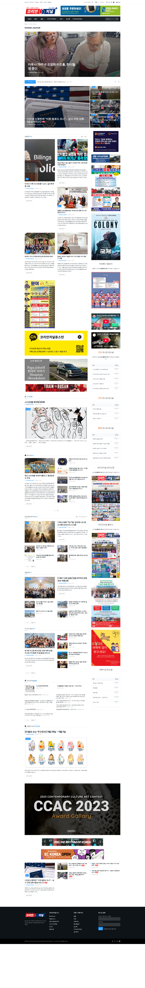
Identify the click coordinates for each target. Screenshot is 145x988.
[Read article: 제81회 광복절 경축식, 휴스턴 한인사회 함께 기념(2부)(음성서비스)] (62, 498)
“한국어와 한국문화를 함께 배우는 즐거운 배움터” (45, 556)
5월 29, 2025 (39, 605)
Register (50, 2)
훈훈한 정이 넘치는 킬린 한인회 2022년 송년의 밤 (77, 662)
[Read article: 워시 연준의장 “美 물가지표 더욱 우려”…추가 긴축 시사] (62, 866)
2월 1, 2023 (72, 647)
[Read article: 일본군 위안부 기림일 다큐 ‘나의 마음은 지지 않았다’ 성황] (72, 243)
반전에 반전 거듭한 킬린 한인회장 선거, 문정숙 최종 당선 (77, 635)
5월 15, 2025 (39, 613)
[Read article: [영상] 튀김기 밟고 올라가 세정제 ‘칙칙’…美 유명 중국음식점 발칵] (72, 150)
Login (119, 2)
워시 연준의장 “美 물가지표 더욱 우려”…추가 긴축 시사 (105, 93)
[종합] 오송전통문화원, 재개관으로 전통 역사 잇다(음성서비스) (72, 211)
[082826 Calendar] (105, 290)
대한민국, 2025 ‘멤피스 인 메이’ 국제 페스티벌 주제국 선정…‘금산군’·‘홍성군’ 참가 (78, 613)
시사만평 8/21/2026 (30, 709)
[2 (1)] (105, 648)
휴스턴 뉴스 (52, 916)
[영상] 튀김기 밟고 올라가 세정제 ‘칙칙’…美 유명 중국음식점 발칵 (72, 164)
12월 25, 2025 (73, 638)
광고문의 (32, 2)
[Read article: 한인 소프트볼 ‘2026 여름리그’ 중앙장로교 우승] (40, 465)
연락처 (41, 2)
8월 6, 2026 (39, 559)
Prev (27, 566)
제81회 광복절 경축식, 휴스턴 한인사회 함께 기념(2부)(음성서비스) (78, 497)
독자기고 (28, 579)
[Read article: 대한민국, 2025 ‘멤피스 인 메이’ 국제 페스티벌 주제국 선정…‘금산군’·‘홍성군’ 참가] (62, 613)
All (82, 136)
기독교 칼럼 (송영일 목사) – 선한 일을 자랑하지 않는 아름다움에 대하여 (70, 706)
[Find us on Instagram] (117, 941)
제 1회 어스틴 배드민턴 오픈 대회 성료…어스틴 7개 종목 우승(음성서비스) (39, 651)
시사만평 (28, 409)
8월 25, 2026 (72, 481)
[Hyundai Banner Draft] (105, 158)
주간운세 (28, 739)
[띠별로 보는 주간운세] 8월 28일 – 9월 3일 (45, 731)
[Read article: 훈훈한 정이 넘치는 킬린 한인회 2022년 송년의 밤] (62, 664)
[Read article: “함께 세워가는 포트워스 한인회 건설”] (62, 646)
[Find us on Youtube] (119, 941)
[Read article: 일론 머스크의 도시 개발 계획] (30, 613)
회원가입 (51, 929)
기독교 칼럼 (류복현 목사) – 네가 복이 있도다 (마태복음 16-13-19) (70, 701)
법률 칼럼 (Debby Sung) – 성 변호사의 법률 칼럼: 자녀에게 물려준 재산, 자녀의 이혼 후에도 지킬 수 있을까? (39, 702)
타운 (61, 19)
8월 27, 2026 (38, 188)
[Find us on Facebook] (112, 941)
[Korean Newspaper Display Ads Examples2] (105, 141)
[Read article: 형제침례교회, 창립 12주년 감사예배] (62, 558)
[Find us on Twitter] (114, 941)
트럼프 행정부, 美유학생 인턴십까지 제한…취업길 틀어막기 (105, 107)
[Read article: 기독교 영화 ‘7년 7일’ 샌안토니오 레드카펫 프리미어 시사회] (40, 532)
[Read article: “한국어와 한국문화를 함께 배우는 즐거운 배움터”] (30, 558)
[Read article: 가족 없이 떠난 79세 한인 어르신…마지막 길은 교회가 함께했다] (62, 548)
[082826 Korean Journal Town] (105, 498)
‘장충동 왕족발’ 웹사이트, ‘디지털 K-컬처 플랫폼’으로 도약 (78, 469)
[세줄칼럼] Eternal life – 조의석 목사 (66, 709)
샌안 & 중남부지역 (83, 516)
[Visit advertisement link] (90, 10)
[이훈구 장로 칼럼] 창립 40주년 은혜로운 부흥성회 (72, 579)
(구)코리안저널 (77, 19)
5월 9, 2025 (72, 617)
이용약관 (37, 2)
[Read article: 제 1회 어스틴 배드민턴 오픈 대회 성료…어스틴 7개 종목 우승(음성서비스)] (40, 640)
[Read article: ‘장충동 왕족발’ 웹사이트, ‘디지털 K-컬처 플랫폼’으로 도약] (62, 471)
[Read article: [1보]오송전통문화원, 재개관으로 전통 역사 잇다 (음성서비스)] (62, 480)
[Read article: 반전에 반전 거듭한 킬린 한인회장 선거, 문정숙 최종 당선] (62, 636)
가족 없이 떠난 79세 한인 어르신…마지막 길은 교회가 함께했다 (78, 547)
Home (26, 24)
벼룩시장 (76, 921)
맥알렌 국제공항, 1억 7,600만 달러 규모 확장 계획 (78, 602)
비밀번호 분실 (107, 929)
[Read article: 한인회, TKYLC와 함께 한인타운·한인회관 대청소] (40, 243)
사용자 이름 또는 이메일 (104, 916)
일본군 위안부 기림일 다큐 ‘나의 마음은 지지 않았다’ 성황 (71, 257)
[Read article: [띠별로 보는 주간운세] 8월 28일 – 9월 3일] (56, 752)
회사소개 (27, 2)
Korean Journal (32, 24)
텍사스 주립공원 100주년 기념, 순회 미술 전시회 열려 (78, 653)
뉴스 (28, 87)
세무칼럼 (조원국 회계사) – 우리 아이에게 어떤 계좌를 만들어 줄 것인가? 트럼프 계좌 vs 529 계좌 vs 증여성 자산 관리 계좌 (70, 696)
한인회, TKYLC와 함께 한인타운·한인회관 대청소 (39, 256)
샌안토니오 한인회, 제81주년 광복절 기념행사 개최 (45, 547)
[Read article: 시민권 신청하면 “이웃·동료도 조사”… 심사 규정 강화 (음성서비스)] (40, 870)
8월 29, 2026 (40, 124)
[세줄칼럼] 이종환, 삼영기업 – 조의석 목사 (69, 686)
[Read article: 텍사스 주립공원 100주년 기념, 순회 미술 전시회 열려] (62, 655)
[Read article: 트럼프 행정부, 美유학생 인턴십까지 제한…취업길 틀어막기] (62, 875)
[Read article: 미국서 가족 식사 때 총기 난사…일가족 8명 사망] (40, 160)
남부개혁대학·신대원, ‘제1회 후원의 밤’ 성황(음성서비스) (78, 487)
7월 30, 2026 (72, 559)
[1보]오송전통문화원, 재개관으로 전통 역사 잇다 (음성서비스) (78, 478)
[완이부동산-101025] (40, 304)
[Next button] (115, 54)
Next (32, 566)
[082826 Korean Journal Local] (105, 555)
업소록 (68, 19)
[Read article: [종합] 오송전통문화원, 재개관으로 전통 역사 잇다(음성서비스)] (72, 197)
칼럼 (42, 19)
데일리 (29, 19)
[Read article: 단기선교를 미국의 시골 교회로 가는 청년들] (30, 604)
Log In (45, 2)
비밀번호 (100, 922)
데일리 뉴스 (52, 919)
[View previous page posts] (54, 510)
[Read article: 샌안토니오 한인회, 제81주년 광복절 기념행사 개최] (30, 548)
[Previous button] (30, 54)
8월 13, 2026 (72, 550)
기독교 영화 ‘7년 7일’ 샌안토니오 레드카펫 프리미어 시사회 (71, 523)
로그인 (51, 927)
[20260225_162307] (105, 603)
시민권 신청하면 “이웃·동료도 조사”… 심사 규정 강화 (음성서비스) (55, 120)
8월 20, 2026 (72, 502)
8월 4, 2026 (38, 655)
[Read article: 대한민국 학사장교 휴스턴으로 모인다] (62, 461)
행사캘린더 (77, 924)
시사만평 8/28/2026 (35, 402)
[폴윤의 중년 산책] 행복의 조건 (33, 695)
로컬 (35, 19)
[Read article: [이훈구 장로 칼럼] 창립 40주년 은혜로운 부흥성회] (40, 587)
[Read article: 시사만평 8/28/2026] (56, 423)
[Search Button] (117, 18)
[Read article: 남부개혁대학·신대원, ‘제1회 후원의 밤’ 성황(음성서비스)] (62, 489)
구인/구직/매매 (51, 19)
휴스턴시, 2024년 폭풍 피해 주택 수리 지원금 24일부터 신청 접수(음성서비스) (51, 64)
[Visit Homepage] (41, 10)
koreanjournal (33, 72)
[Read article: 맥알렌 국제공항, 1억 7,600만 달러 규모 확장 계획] (62, 604)
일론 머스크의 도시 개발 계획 (44, 611)
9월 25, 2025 (71, 583)
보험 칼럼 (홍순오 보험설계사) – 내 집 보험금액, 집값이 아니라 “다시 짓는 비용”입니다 (39, 714)
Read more (29, 201)
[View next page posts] (57, 510)
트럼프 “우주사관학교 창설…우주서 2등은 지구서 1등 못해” (51, 82)
